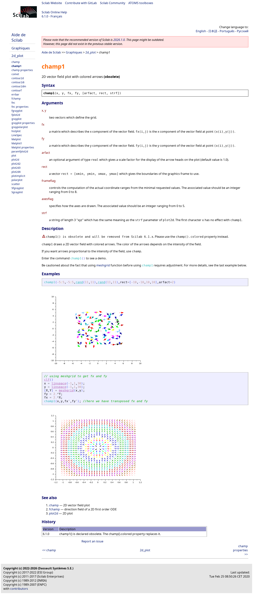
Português (227, 31)
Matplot (16, 139)
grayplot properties (23, 123)
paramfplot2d (19, 151)
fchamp (16, 98)
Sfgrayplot (17, 188)
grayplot (16, 119)
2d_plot (17, 55)
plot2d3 (16, 167)
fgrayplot (16, 110)
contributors (19, 589)
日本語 (212, 31)
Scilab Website (52, 3)
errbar (15, 94)
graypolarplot (19, 127)
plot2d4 (16, 172)
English (201, 31)
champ (15, 62)
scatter (15, 184)
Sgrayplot (17, 192)
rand (79, 282)
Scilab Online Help (54, 12)
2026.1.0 (119, 40)
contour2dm (18, 86)
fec (13, 102)
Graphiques (20, 48)
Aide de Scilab (18, 37)
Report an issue (92, 541)
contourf (16, 90)
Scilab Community (112, 3)
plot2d (15, 159)
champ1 (16, 66)
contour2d (17, 78)
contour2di (17, 82)
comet (15, 74)
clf (47, 379)
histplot (16, 131)
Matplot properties (22, 147)
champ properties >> (240, 550)
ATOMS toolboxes (140, 3)
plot (13, 155)
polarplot (16, 180)
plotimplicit (18, 176)
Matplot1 (16, 143)
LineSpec (16, 135)
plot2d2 (16, 163)
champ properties (22, 70)
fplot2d (15, 115)
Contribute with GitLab (81, 3)
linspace (58, 383)
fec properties (20, 106)
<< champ (49, 550)
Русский (242, 31)
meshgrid (103, 265)
